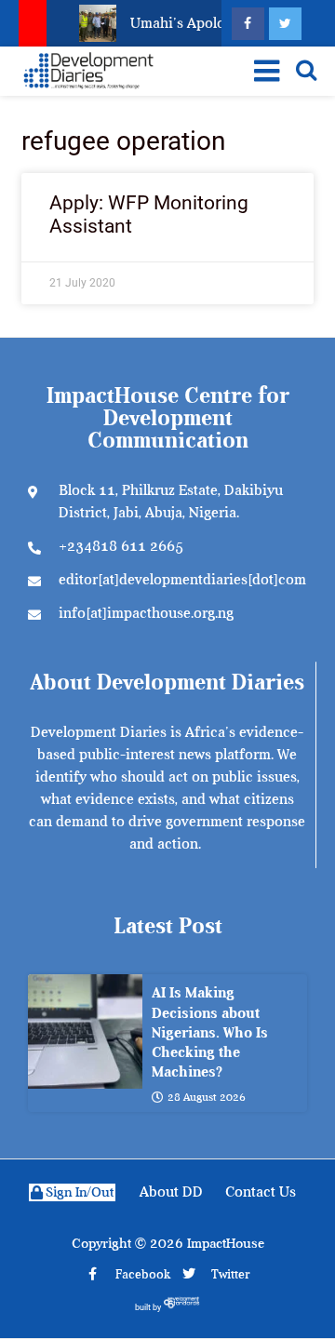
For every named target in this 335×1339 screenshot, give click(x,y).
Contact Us (260, 1192)
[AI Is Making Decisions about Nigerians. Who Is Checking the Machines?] (85, 1031)
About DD (171, 1192)
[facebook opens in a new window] (248, 23)
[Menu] (262, 71)
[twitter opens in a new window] (285, 23)
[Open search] (306, 70)
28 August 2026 (207, 1097)
